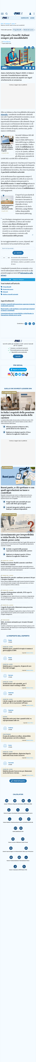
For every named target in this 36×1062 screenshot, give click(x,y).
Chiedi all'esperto (19, 781)
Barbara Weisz (29, 652)
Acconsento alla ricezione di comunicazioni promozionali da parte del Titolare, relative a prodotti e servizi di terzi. (23, 260)
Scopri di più (25, 18)
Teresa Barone (6, 41)
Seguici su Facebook (19, 369)
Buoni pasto (8, 467)
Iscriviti (18, 356)
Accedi (32, 18)
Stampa (23, 68)
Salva (27, 68)
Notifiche (33, 68)
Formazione (5, 620)
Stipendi (5, 292)
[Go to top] (32, 1056)
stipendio (4, 114)
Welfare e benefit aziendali (10, 294)
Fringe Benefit (17, 29)
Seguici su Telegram (18, 279)
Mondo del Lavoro (28, 29)
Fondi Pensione (7, 734)
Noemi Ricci (30, 722)
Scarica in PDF (30, 68)
